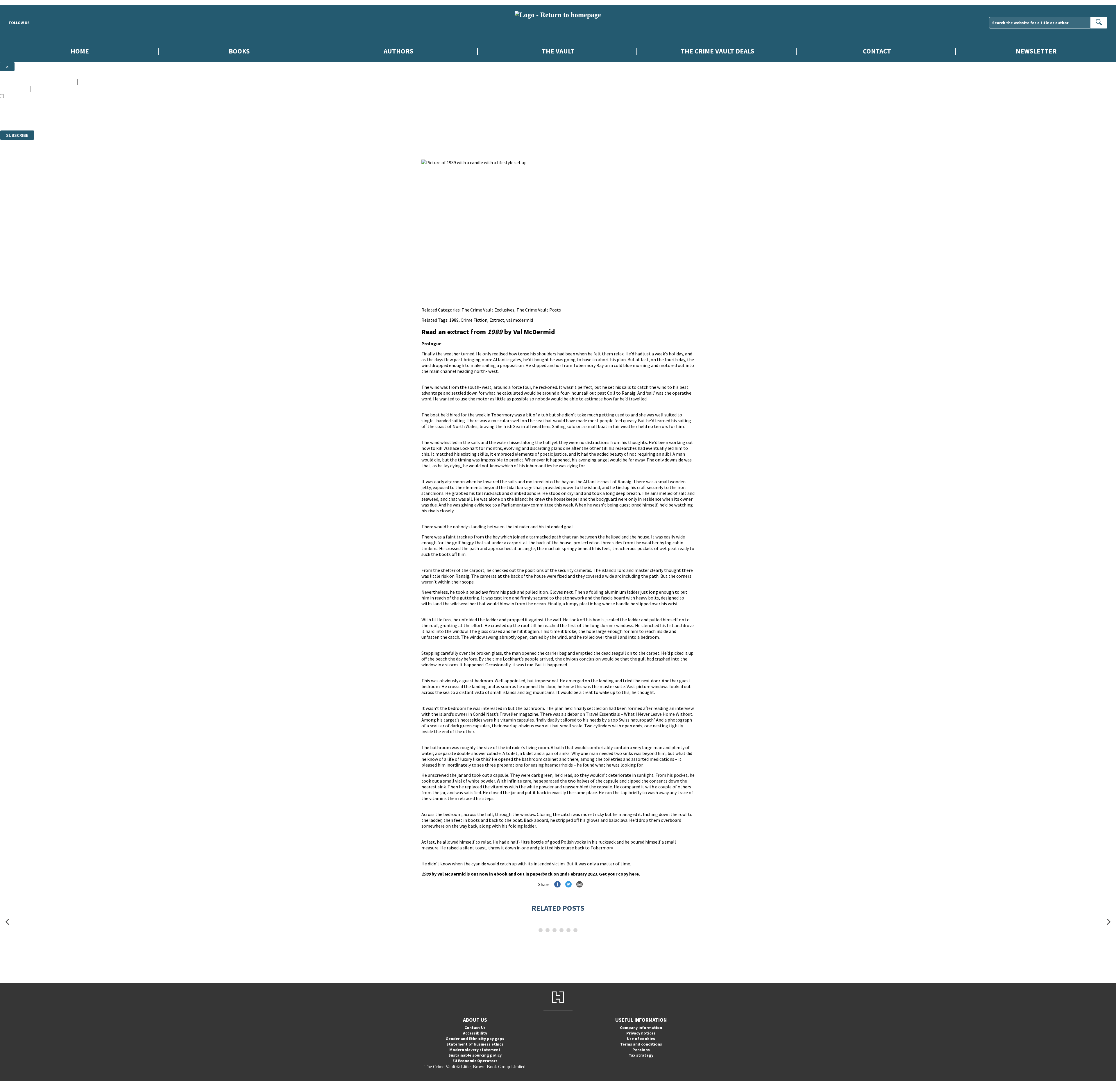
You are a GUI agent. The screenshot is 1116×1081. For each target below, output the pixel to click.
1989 (454, 320)
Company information (641, 1027)
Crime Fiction (474, 320)
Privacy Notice (114, 117)
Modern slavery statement (474, 1049)
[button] (7, 922)
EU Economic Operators (475, 1060)
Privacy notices (641, 1033)
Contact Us (475, 1027)
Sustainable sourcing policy (475, 1055)
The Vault (558, 51)
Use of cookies (641, 1038)
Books (239, 51)
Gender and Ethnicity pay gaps (475, 1038)
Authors (398, 51)
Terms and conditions (641, 1044)
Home (80, 51)
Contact (877, 51)
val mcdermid (519, 320)
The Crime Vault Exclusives (488, 310)
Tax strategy (641, 1055)
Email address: (14, 88)
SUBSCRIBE (17, 135)
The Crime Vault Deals (717, 51)
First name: (11, 81)
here (634, 874)
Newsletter (1036, 51)
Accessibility (475, 1033)
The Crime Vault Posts (538, 310)
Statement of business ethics (474, 1044)
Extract (496, 320)
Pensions (641, 1049)
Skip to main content (19, 2)
